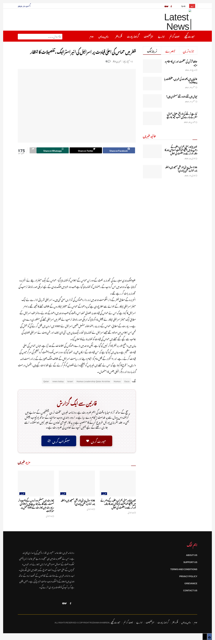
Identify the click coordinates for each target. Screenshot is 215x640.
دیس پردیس (103, 36)
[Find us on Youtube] (63, 603)
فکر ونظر (118, 36)
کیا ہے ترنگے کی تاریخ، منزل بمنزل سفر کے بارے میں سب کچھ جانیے (182, 114)
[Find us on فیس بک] (171, 5)
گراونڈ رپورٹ (133, 36)
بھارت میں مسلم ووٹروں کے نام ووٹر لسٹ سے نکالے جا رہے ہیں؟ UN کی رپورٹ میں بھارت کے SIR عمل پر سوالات (36, 505)
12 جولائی (49, 516)
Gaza (127, 381)
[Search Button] (59, 36)
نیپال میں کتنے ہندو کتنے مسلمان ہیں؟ (181, 96)
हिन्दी (183, 6)
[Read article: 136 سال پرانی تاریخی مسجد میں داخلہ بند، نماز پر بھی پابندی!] (77, 483)
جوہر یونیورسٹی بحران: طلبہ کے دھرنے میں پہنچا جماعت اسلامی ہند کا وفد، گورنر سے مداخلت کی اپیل (118, 503)
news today (58, 381)
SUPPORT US (190, 561)
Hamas (117, 381)
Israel (70, 381)
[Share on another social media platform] (33, 150)
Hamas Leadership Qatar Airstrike (93, 381)
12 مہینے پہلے (128, 60)
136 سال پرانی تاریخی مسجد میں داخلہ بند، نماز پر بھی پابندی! (78, 501)
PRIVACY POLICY (188, 575)
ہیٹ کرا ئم (174, 36)
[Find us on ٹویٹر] (167, 5)
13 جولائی (90, 509)
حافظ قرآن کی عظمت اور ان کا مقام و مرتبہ (181, 62)
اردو (192, 6)
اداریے (161, 36)
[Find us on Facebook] (70, 603)
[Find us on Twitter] (66, 603)
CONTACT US (190, 590)
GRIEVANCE (190, 582)
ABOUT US (191, 554)
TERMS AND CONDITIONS (183, 568)
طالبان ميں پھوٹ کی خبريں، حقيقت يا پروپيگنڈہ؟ (180, 80)
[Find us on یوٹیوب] (165, 5)
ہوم (91, 36)
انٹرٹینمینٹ (148, 36)
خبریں (118, 60)
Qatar (46, 381)
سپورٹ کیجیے (189, 36)
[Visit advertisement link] (77, 218)
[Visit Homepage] (169, 19)
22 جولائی (131, 512)
